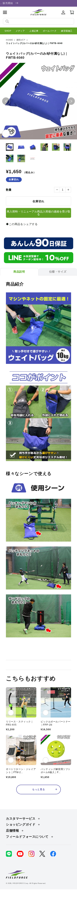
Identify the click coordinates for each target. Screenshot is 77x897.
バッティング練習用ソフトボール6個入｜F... (55, 771)
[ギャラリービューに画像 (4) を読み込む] (44, 147)
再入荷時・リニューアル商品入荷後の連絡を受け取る (38, 213)
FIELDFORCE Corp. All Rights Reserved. (29, 883)
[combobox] (38, 21)
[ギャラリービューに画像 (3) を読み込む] (33, 147)
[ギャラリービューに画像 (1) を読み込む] (9, 147)
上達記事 (33, 31)
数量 (9, 189)
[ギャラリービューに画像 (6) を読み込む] (67, 147)
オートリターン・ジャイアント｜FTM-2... (21, 771)
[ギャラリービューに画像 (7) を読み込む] (9, 158)
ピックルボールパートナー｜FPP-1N (55, 723)
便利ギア (20, 40)
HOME (9, 40)
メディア (20, 31)
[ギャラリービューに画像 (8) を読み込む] (21, 158)
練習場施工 (66, 31)
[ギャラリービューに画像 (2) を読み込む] (21, 147)
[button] (5, 12)
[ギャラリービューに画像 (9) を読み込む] (33, 158)
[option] (38, 101)
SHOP (8, 31)
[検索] (7, 21)
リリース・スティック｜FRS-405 (19, 723)
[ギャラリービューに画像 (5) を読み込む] (55, 147)
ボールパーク (50, 31)
